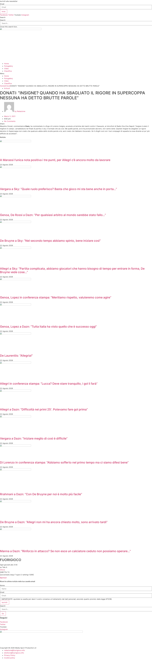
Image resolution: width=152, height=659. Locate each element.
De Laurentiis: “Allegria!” (16, 355)
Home (6, 64)
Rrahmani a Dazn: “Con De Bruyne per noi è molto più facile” (41, 494)
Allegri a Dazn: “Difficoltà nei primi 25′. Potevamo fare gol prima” (44, 409)
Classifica (8, 71)
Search (2, 20)
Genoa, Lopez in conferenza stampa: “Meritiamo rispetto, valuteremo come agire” (55, 297)
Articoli (7, 86)
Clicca (2, 570)
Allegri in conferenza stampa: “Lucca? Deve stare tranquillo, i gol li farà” (49, 383)
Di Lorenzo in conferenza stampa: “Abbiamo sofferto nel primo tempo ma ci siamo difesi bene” (64, 462)
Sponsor (3, 578)
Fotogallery (8, 66)
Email (2, 4)
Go (3, 613)
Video (6, 68)
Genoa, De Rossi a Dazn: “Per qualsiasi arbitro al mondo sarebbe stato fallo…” (53, 215)
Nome (2, 585)
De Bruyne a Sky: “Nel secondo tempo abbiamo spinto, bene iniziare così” (50, 240)
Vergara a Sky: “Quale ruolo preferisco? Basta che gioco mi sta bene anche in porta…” (58, 189)
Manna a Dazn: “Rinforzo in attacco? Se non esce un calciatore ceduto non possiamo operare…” (65, 551)
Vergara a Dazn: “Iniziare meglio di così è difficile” (34, 438)
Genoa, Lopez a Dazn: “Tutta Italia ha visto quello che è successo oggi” (48, 326)
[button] (76, 17)
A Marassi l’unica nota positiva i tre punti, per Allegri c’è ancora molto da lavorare (55, 160)
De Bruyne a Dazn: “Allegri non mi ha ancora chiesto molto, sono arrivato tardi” (54, 522)
